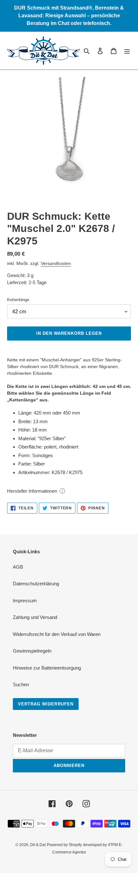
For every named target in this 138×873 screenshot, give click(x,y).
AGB (18, 567)
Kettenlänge (18, 299)
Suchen (21, 684)
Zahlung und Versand (35, 617)
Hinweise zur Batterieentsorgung (47, 668)
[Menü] (127, 51)
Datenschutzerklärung (36, 583)
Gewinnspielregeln (32, 651)
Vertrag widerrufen (45, 704)
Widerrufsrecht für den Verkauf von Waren (56, 634)
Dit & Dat (38, 845)
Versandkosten (56, 263)
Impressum (25, 600)
